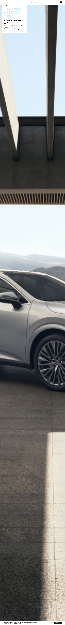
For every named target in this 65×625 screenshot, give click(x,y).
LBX (36, 2)
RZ (26, 2)
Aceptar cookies (58, 622)
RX (33, 2)
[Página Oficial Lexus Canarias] (7, 2)
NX (28, 2)
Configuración (50, 622)
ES (31, 2)
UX (39, 2)
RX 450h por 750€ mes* (14, 24)
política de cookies (18, 623)
